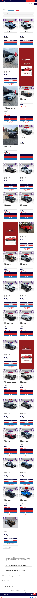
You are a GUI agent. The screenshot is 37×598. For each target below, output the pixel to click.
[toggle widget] (34, 594)
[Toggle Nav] (35, 4)
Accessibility (24, 592)
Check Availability (10, 42)
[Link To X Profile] (7, 586)
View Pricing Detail (7, 115)
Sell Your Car (10, 82)
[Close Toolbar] (1, 597)
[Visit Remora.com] (32, 594)
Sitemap (16, 592)
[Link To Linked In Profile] (9, 586)
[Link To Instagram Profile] (12, 586)
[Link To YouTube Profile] (11, 586)
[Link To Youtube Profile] (34, 597)
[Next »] (9, 547)
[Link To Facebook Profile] (6, 586)
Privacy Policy (19, 592)
